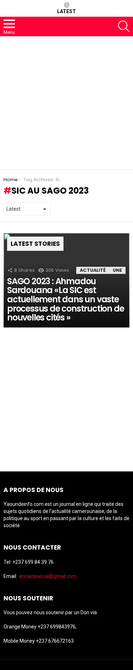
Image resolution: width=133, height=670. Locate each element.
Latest (66, 11)
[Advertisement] (66, 102)
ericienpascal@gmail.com (48, 576)
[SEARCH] (123, 26)
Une (117, 270)
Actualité (93, 270)
